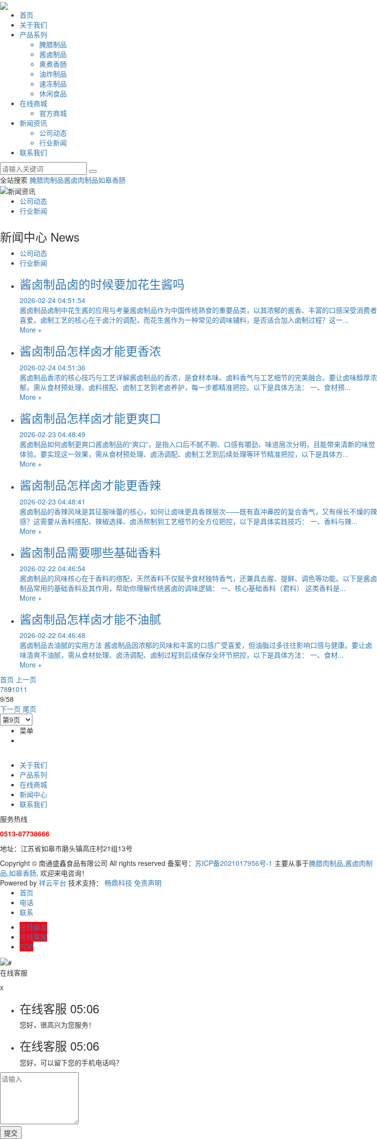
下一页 (10, 709)
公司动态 (53, 133)
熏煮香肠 (53, 64)
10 (16, 689)
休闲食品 (53, 93)
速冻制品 (53, 83)
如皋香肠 (112, 180)
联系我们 (33, 152)
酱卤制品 (53, 54)
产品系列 (33, 34)
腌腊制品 (53, 44)
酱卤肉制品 (81, 180)
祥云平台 (52, 883)
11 (23, 689)
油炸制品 (53, 74)
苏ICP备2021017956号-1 (233, 863)
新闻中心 (33, 794)
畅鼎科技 (118, 883)
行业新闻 (53, 142)
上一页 (26, 679)
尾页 (29, 709)
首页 (26, 15)
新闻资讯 (33, 123)
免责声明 (148, 883)
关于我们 (33, 24)
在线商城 (33, 103)
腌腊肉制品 (46, 180)
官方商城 (53, 113)
